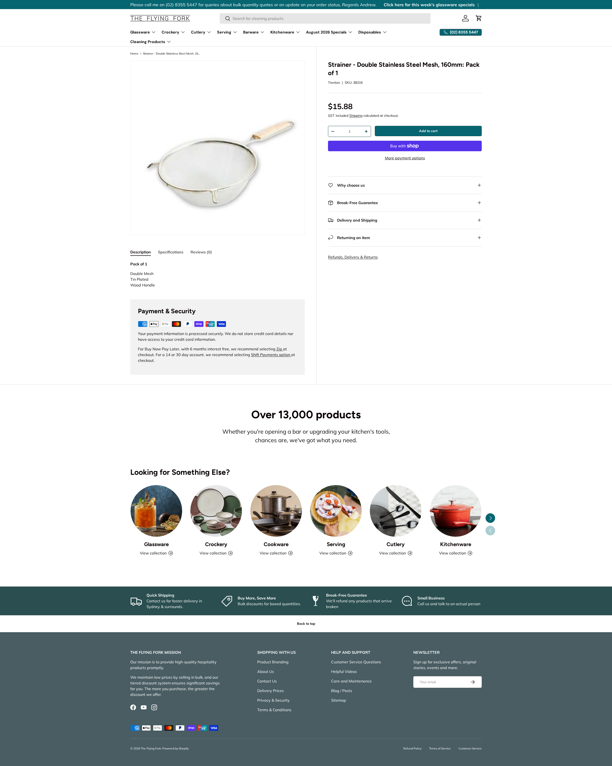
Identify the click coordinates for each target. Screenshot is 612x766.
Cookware (276, 544)
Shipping (355, 115)
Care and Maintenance (351, 681)
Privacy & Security (273, 700)
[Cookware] (276, 511)
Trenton (334, 82)
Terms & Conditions (274, 709)
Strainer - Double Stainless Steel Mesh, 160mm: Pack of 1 (171, 53)
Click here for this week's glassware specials (429, 4)
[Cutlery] (395, 511)
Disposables (369, 32)
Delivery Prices (270, 690)
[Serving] (336, 511)
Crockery (170, 32)
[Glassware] (156, 511)
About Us (265, 671)
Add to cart (428, 131)
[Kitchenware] (455, 511)
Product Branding (273, 662)
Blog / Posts (341, 690)
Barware (251, 32)
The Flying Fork (151, 748)
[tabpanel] (217, 274)
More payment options (405, 158)
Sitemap (338, 700)
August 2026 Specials (326, 32)
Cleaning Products (147, 41)
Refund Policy (412, 748)
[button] (479, 18)
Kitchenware (282, 32)
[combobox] (325, 18)
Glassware (140, 32)
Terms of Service (440, 748)
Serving (224, 32)
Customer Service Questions (356, 662)
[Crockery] (216, 511)
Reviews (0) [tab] (201, 252)
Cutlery (198, 32)
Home (134, 53)
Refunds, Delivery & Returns (353, 257)
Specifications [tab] (170, 252)
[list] (218, 148)
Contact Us (267, 681)
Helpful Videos (344, 671)
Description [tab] (140, 252)
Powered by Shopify (175, 748)
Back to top (306, 623)
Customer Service (470, 748)
